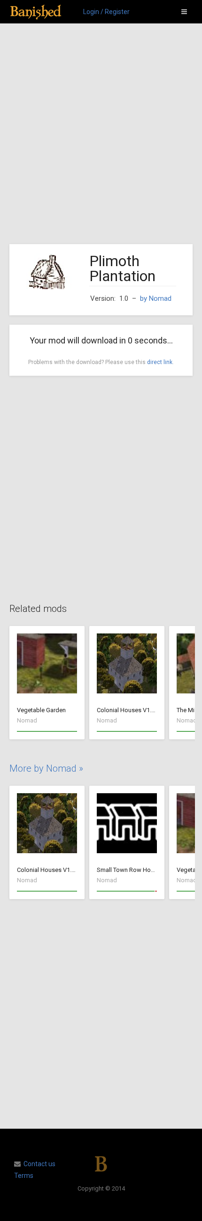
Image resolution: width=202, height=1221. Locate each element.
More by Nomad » (46, 768)
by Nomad (155, 298)
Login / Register (106, 11)
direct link (159, 362)
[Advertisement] (101, 134)
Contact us (39, 1164)
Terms (23, 1175)
